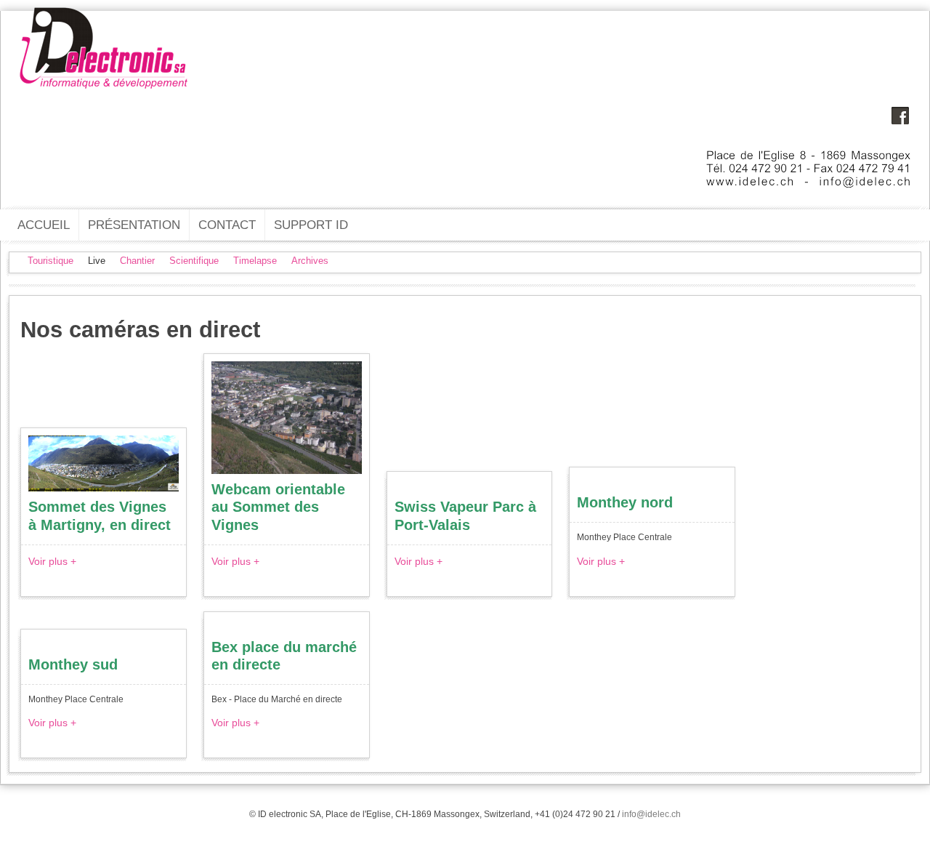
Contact (227, 224)
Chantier (137, 260)
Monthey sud (73, 664)
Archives (309, 260)
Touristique (50, 260)
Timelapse (255, 260)
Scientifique (194, 260)
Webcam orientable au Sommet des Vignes (278, 506)
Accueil (43, 224)
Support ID (311, 224)
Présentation (134, 224)
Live (96, 260)
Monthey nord (625, 502)
